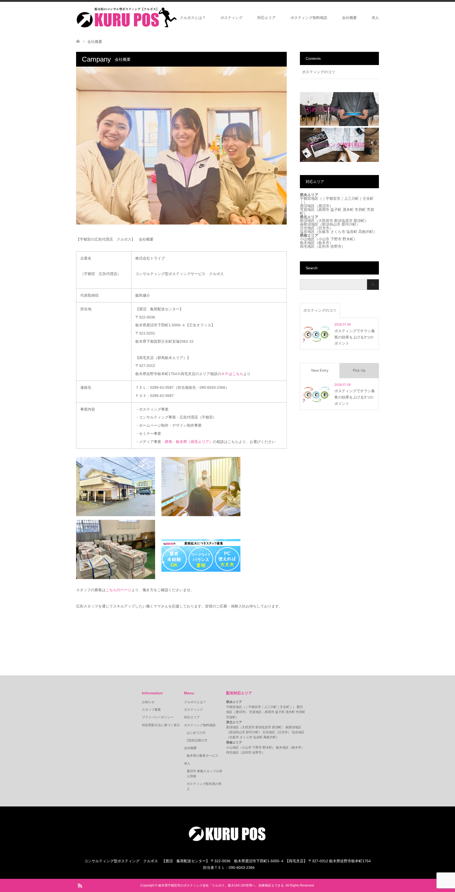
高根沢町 (365, 232)
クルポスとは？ (193, 18)
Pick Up (359, 370)
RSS (80, 885)
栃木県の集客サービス (202, 756)
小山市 (323, 239)
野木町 (348, 239)
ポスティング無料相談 (308, 18)
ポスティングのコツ (318, 72)
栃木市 (323, 243)
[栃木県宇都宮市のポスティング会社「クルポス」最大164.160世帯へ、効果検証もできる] (126, 17)
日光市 (323, 228)
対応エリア (266, 18)
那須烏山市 (331, 224)
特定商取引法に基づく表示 (161, 725)
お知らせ (148, 702)
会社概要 (349, 18)
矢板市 (323, 232)
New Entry (319, 370)
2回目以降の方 (197, 740)
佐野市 (336, 246)
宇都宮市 (333, 198)
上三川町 (351, 198)
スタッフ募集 (151, 709)
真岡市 (323, 209)
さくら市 (337, 232)
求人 (375, 18)
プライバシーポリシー (158, 717)
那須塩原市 (343, 220)
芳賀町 (231, 717)
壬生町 (368, 198)
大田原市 (325, 220)
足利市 (323, 246)
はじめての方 (196, 733)
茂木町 (348, 209)
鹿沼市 (323, 206)
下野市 (336, 239)
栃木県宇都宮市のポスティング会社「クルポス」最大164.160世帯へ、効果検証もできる (221, 885)
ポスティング (231, 18)
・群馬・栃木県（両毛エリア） (187, 442)
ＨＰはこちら (232, 374)
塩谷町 (351, 232)
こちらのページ (118, 590)
